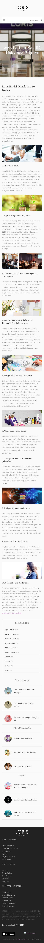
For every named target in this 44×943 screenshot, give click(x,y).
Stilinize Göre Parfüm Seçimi (25, 800)
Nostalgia (5, 881)
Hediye (7, 657)
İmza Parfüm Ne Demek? (24, 738)
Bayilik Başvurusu (8, 857)
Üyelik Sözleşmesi (8, 895)
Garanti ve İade (7, 900)
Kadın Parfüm (10, 634)
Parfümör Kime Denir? (23, 766)
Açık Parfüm (10, 629)
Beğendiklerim (7, 898)
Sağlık (7, 666)
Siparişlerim (6, 892)
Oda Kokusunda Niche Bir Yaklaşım (24, 691)
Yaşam (7, 661)
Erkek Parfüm (10, 639)
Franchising (6, 851)
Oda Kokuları (7, 876)
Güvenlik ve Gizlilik (9, 903)
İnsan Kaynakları (8, 906)
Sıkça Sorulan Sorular (10, 848)
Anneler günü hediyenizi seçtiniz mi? (26, 718)
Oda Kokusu (10, 648)
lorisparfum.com (21, 939)
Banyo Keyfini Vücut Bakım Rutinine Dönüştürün (25, 786)
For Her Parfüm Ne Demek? (25, 752)
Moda (7, 670)
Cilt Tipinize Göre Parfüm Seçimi (24, 704)
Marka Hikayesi (8, 846)
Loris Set (5, 879)
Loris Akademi (7, 859)
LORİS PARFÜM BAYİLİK (11, 613)
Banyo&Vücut (7, 873)
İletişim (4, 854)
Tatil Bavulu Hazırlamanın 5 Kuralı (25, 813)
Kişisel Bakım (10, 643)
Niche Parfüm (10, 652)
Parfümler (5, 870)
